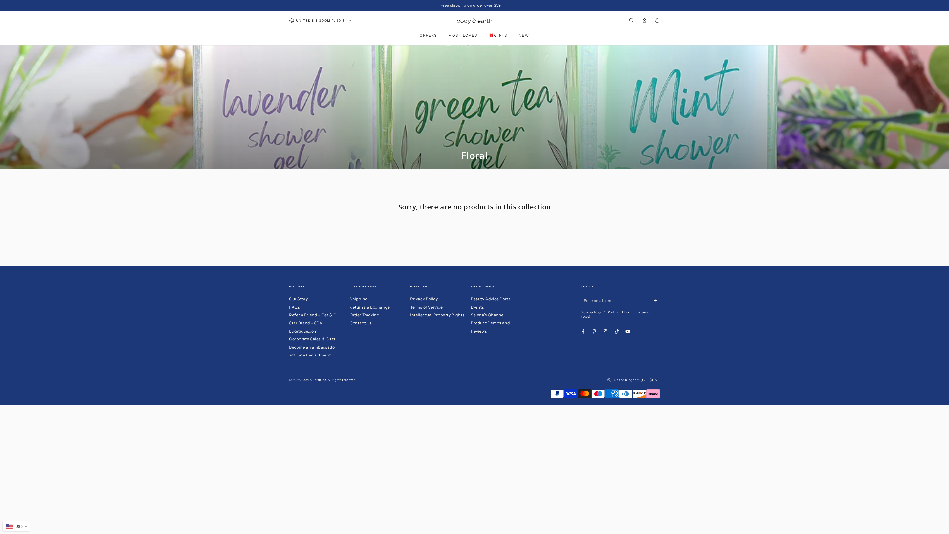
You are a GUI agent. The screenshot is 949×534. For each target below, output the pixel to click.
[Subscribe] (657, 300)
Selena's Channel (488, 314)
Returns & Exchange (370, 307)
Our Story (298, 298)
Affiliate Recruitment (310, 355)
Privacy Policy (424, 298)
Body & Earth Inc (314, 380)
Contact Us (361, 322)
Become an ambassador (312, 347)
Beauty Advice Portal (491, 298)
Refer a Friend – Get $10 (312, 314)
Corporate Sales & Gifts (312, 338)
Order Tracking (364, 314)
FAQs (294, 307)
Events (477, 307)
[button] (631, 20)
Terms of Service (426, 307)
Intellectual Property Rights (437, 314)
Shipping (359, 298)
